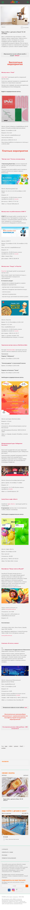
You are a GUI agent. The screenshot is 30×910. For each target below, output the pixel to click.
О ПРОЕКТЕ (5, 849)
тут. (25, 707)
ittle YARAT (5, 77)
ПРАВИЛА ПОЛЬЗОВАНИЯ (9, 858)
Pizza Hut (3, 271)
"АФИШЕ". (17, 55)
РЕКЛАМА (4, 855)
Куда (6, 746)
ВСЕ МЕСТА (25, 813)
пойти (10, 746)
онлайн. (11, 489)
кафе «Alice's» (11, 504)
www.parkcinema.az (10, 609)
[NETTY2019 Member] (19, 890)
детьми (16, 746)
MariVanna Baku (11, 350)
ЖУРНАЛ (25, 775)
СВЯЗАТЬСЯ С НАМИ (7, 852)
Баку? (21, 746)
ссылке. (16, 199)
